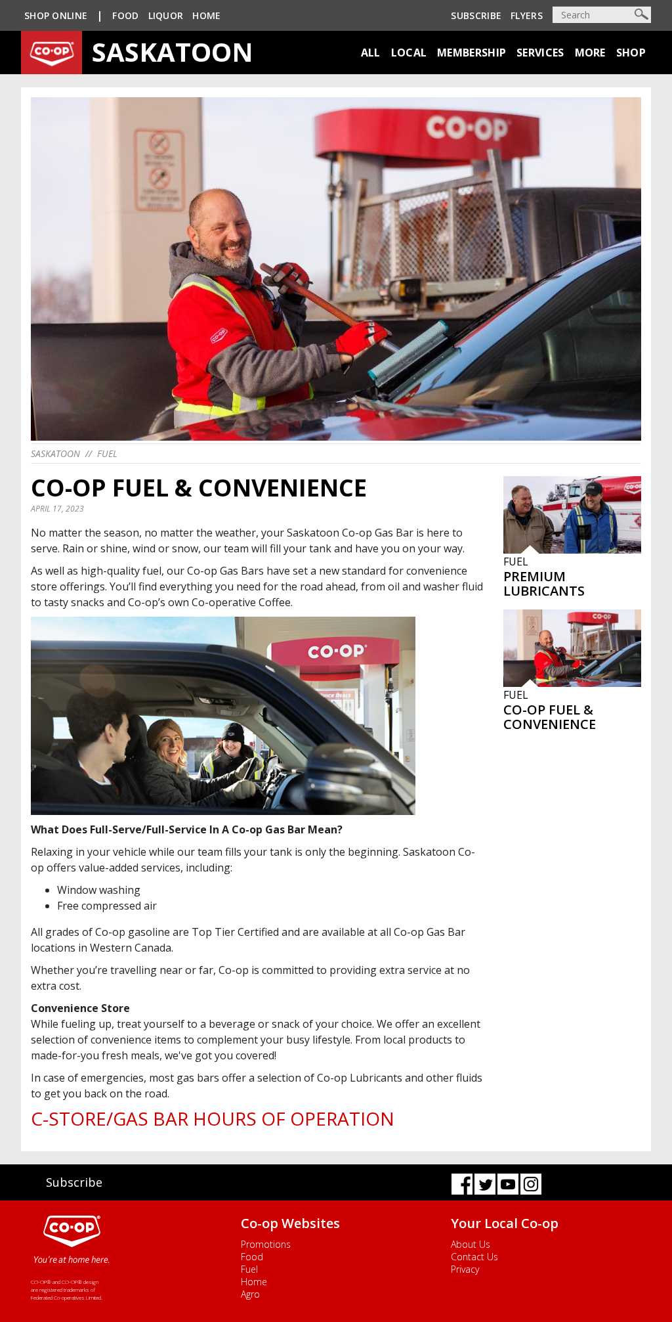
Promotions (266, 1244)
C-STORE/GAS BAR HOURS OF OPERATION (212, 1118)
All (371, 52)
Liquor (166, 15)
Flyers (527, 15)
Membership (471, 52)
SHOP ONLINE (55, 15)
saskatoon (55, 453)
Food (125, 15)
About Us (470, 1244)
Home (206, 15)
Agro (250, 1294)
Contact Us (474, 1256)
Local (409, 52)
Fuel (107, 453)
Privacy (465, 1269)
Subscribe (476, 15)
